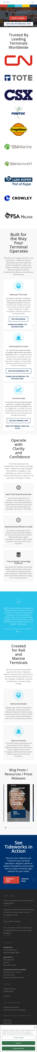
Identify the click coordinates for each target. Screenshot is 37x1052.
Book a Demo (18, 18)
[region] (18, 1038)
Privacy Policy (7, 1020)
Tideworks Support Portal (11, 1007)
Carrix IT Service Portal (10, 1010)
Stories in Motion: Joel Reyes (11, 921)
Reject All (18, 1043)
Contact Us (6, 996)
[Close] (35, 1027)
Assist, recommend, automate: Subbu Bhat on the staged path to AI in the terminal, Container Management (17, 930)
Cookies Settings (18, 1037)
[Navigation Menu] (33, 2)
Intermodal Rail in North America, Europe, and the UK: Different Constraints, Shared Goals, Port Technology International (18, 796)
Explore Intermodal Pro (18, 24)
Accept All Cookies (18, 1048)
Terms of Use (7, 1023)
